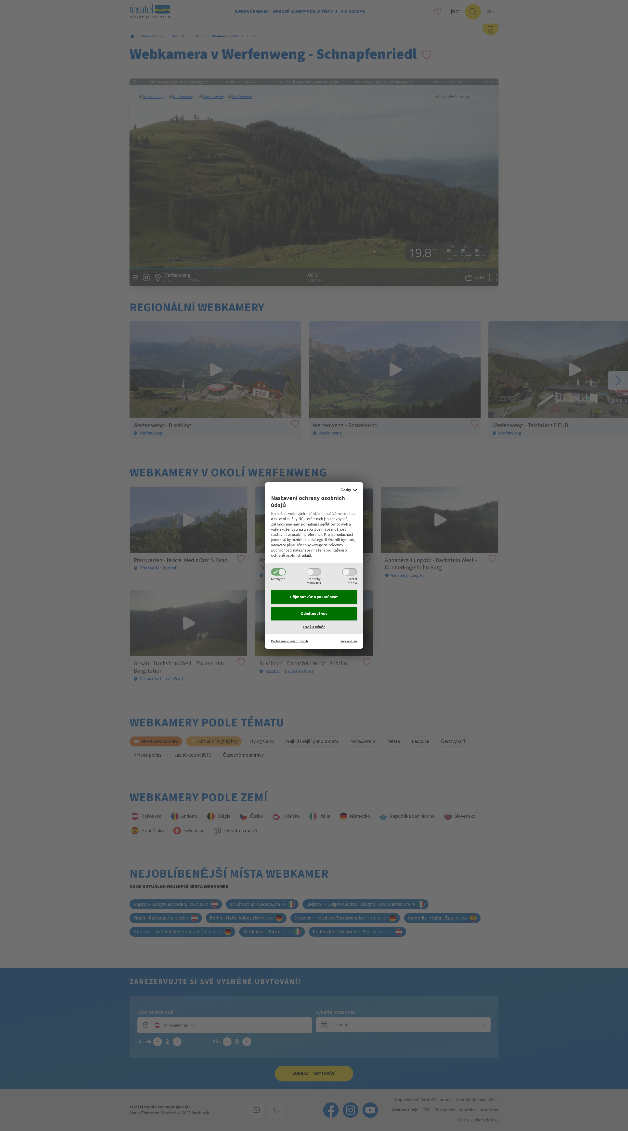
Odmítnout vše (314, 613)
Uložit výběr (314, 627)
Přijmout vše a (314, 597)
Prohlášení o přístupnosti (289, 641)
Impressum (348, 641)
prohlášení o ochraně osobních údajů (309, 553)
